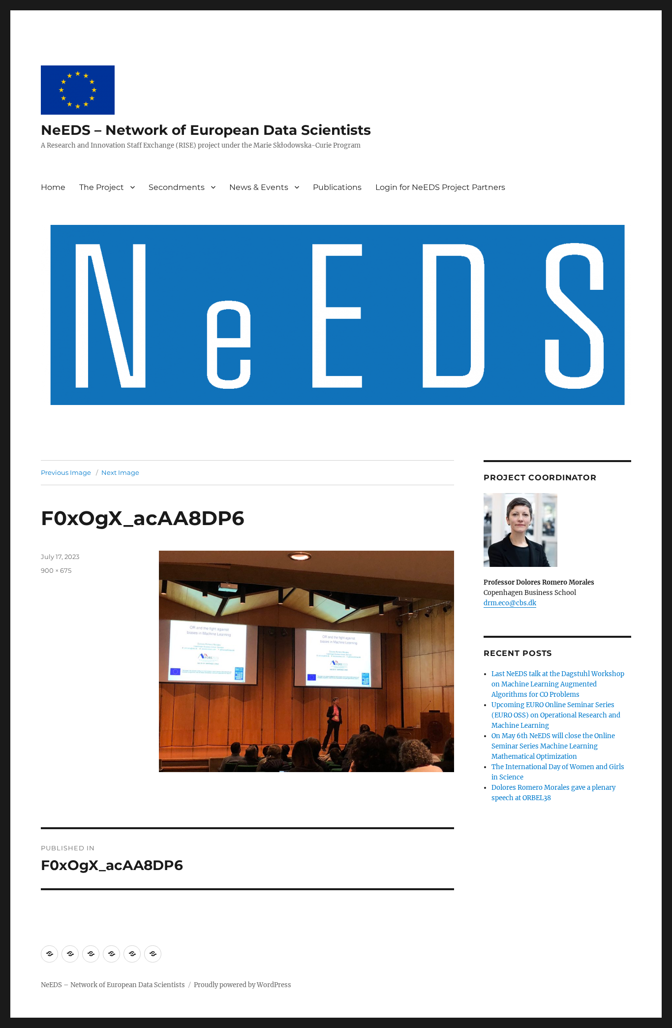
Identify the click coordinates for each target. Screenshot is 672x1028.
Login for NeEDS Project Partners (440, 187)
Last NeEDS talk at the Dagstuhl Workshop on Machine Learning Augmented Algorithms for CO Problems (557, 684)
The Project (101, 187)
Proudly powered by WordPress (242, 985)
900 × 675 (56, 570)
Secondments (177, 187)
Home (53, 187)
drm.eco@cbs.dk (510, 603)
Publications (337, 187)
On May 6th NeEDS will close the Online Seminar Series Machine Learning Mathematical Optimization (553, 746)
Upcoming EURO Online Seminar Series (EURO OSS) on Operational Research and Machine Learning (555, 715)
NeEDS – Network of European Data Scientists (206, 130)
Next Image (120, 472)
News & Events (258, 187)
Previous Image (66, 472)
